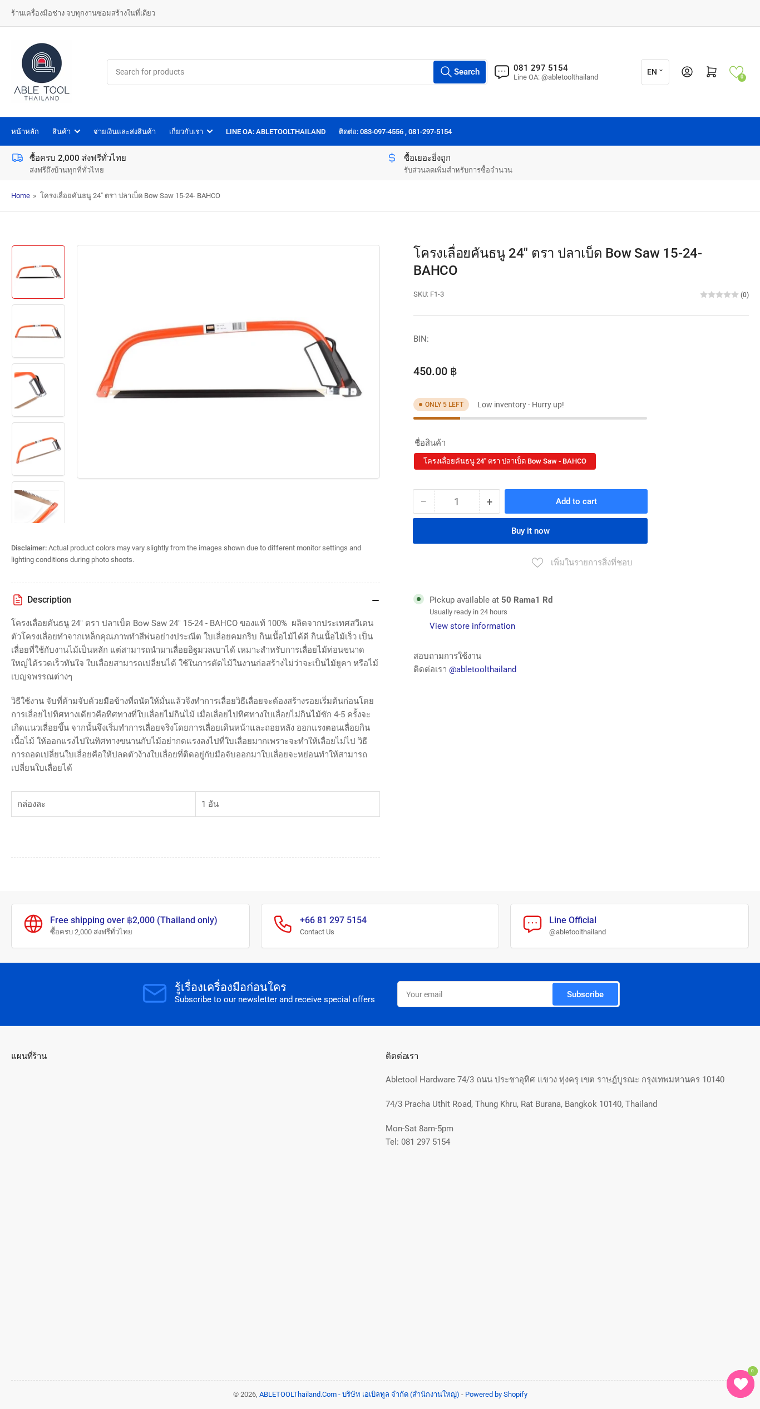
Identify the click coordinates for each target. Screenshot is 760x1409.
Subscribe (585, 994)
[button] (736, 72)
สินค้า (61, 131)
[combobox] (297, 72)
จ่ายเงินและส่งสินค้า (124, 131)
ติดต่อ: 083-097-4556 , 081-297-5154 (395, 131)
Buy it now (530, 531)
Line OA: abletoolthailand (275, 131)
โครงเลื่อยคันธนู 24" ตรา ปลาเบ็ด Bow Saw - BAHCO (504, 461)
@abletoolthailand (482, 669)
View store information (472, 626)
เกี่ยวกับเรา (186, 131)
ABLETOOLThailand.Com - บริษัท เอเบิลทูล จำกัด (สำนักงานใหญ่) (359, 1394)
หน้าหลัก (25, 131)
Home (20, 195)
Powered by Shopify (496, 1394)
